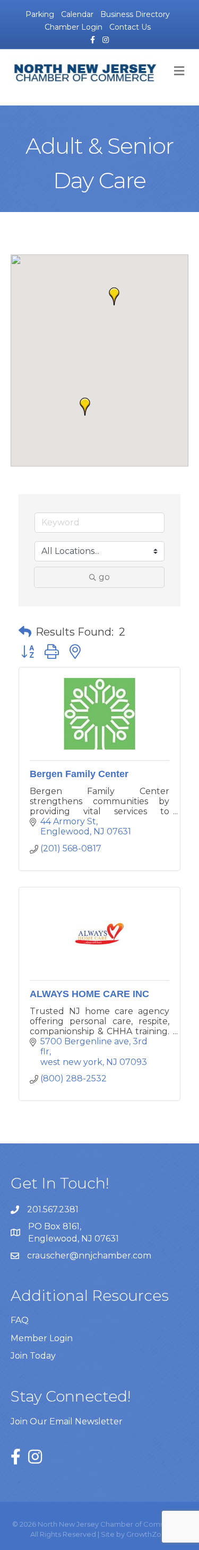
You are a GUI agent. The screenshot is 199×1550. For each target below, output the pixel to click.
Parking (39, 14)
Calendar (77, 14)
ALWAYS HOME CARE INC (89, 994)
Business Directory (135, 14)
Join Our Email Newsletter (67, 1421)
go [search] (104, 577)
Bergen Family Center (79, 774)
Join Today (33, 1356)
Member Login (42, 1338)
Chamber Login (73, 27)
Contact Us (130, 27)
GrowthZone (148, 1534)
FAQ (20, 1320)
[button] (114, 296)
